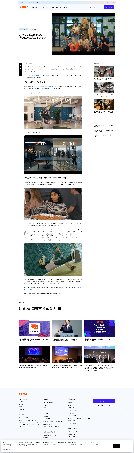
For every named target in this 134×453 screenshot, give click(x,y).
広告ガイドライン (47, 424)
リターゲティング (72, 431)
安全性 (20, 427)
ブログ (45, 408)
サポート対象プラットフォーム (51, 426)
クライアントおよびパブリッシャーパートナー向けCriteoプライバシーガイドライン (30, 423)
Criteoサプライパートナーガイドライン (53, 421)
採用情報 (70, 402)
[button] (90, 7)
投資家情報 (71, 408)
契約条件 (45, 416)
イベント (45, 405)
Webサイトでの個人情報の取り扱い (28, 420)
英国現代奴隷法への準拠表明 (50, 435)
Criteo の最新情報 (23, 29)
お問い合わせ (109, 7)
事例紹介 (21, 404)
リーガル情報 (46, 419)
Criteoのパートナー (24, 409)
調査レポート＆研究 (48, 402)
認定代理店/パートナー (74, 413)
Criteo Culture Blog (37, 75)
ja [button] (94, 7)
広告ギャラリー (23, 407)
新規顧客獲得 (71, 434)
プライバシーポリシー (24, 418)
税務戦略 (45, 437)
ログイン (99, 7)
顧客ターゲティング (73, 437)
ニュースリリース (72, 410)
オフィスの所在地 (72, 423)
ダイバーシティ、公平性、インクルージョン (79, 418)
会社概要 (70, 405)
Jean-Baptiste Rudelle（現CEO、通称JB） (48, 86)
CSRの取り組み (72, 415)
